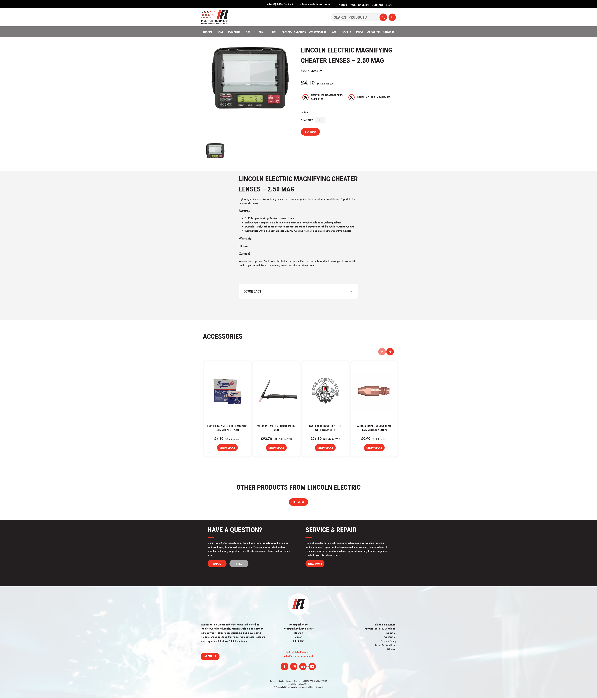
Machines (234, 31)
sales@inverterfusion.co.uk (315, 4)
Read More (315, 563)
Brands (207, 31)
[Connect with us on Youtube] (312, 666)
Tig (274, 31)
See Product (227, 447)
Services (389, 31)
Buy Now (310, 131)
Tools (360, 31)
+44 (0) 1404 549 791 (281, 4)
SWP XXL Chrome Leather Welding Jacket (325, 391)
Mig (261, 31)
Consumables (317, 31)
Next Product (390, 351)
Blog (389, 5)
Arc (248, 31)
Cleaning (300, 31)
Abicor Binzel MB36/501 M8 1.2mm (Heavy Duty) (374, 391)
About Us (343, 7)
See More (298, 502)
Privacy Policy (388, 641)
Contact (377, 5)
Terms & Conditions (385, 645)
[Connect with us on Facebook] (284, 666)
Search (383, 17)
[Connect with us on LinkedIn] (303, 666)
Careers (363, 5)
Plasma (287, 31)
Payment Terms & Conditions (380, 628)
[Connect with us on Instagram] (293, 666)
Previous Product (382, 351)
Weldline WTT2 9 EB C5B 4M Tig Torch (276, 391)
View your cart (392, 17)
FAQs (352, 5)
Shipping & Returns (385, 624)
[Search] (359, 17)
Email (217, 563)
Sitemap (391, 649)
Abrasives (374, 31)
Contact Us (390, 637)
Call (239, 563)
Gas (334, 31)
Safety (347, 31)
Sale (220, 31)
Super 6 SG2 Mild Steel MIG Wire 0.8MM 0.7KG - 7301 (227, 391)
